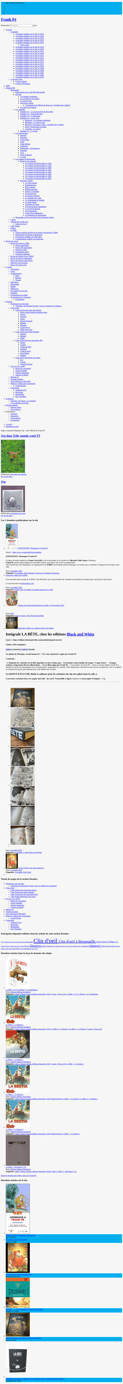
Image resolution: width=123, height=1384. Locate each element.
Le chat (23, 157)
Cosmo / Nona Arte (58, 994)
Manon (103, 946)
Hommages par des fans (20, 304)
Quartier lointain (17, 379)
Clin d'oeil (46, 940)
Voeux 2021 (24, 45)
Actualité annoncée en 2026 (42, 590)
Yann (33, 949)
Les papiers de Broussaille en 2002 (38, 179)
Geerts (22, 343)
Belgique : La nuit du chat (35, 122)
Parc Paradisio (20, 397)
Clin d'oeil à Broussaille (77, 941)
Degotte (27, 946)
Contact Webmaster (22, 84)
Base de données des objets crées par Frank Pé (18, 1176)
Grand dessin (16, 418)
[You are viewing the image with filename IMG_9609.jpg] (23, 805)
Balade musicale (31, 189)
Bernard (23, 135)
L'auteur (9, 267)
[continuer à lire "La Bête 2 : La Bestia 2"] (18, 1023)
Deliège (23, 356)
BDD (8, 86)
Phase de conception (23, 368)
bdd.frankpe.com (27, 583)
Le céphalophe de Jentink (34, 200)
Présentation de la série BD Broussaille (30, 92)
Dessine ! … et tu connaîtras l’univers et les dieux (24, 1309)
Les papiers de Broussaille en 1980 (38, 168)
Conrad (21, 946)
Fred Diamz (24, 353)
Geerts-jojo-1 (25, 327)
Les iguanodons (31, 211)
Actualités (14, 32)
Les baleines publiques (28, 97)
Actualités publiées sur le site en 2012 (29, 62)
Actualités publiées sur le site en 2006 (29, 75)
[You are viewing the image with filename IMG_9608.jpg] (23, 785)
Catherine (24, 146)
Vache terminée (21, 371)
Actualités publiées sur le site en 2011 (29, 64)
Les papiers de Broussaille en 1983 (38, 172)
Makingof (95, 945)
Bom (17, 276)
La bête (26, 852)
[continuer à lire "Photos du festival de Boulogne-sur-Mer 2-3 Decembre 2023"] (12, 605)
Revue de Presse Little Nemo (22, 261)
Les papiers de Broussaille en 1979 (38, 166)
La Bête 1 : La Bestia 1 (14, 1060)
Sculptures (10, 399)
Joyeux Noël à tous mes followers (31, 868)
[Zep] (13, 511)
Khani (49, 1171)
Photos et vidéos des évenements (23, 384)
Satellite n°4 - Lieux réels (29, 118)
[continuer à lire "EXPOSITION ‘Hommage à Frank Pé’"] (12, 548)
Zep (21, 360)
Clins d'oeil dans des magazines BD (29, 340)
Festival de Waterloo (43, 573)
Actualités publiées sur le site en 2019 (29, 47)
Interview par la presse (19, 263)
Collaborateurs (16, 274)
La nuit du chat (26, 101)
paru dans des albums (18, 474)
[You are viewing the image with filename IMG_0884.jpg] (23, 726)
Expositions (19, 299)
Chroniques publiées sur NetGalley (28, 237)
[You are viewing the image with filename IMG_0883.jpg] (23, 706)
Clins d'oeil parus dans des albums (28, 310)
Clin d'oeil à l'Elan (105, 941)
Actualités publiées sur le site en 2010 (29, 66)
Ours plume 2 (16, 409)
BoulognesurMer (37, 616)
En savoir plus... (7, 476)
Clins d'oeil (15, 308)
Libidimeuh (85, 946)
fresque (23, 616)
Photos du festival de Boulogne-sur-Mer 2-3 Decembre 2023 (41, 605)
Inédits (13, 286)
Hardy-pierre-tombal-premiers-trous (33, 312)
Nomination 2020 (22, 252)
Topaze (18, 280)
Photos (17, 616)
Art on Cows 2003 (18, 366)
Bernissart (19, 392)
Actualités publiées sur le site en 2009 (29, 68)
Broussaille (15, 90)
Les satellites (20, 109)
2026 (26, 573)
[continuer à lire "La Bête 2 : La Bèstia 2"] (18, 1092)
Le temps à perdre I (32, 196)
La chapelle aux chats (33, 198)
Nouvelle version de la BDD (17, 575)
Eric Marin (56, 946)
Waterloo (31, 573)
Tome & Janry (25, 351)
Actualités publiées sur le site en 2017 (29, 51)
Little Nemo (15, 226)
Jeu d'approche (30, 194)
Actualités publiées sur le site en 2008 (29, 71)
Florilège (14, 293)
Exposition (19, 573)
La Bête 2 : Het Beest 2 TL (16, 1167)
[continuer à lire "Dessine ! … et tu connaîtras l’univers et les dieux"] (18, 1307)
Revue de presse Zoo (19, 265)
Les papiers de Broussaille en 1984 (38, 174)
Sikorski (23, 317)
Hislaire (23, 323)
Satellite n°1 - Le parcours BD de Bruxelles (36, 112)
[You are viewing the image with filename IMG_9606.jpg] (23, 746)
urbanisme (27, 949)
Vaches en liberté (21, 375)
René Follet (110, 946)
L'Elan (13, 220)
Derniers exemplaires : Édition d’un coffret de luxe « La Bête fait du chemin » (35, 1379)
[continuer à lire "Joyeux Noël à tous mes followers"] (12, 868)
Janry (79, 946)
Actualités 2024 (16, 870)
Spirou (13, 228)
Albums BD (10, 88)
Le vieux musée (31, 183)
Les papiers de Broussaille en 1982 (38, 170)
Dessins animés (11, 405)
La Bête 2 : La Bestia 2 (14, 1025)
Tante (22, 142)
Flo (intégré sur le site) (19, 291)
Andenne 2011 (21, 390)
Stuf (10, 949)
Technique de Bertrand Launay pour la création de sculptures (38, 306)
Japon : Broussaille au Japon (35, 127)
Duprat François (26, 321)
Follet (22, 338)
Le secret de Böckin (32, 209)
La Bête (14, 230)
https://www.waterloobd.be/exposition (26, 552)
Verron (22, 315)
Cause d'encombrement (34, 213)
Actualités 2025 (16, 850)
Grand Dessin (20, 386)
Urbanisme (15, 388)
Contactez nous (16, 79)
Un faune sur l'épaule (28, 107)
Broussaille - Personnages (30, 148)
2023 (12, 614)
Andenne (8, 942)
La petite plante (31, 202)
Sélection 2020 (21, 250)
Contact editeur (21, 81)
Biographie (15, 284)
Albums (18, 94)
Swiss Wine (16, 949)
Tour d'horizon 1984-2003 (21, 381)
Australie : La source (33, 129)
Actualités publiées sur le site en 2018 (29, 53)
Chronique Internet (22, 254)
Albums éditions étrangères (20, 992)
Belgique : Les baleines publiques (37, 120)
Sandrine (23, 151)
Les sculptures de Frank (20, 403)
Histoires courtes (26, 181)
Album (22, 994)
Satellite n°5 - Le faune (29, 131)
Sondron (23, 349)
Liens (13, 271)
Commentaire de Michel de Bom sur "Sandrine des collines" (48, 105)
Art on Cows (15, 942)
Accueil (9, 30)
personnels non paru (17, 513)
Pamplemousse (30, 185)
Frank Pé (24, 649)
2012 (3, 942)
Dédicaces (14, 289)
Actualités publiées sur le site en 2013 (29, 58)
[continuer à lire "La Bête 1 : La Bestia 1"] (18, 1057)
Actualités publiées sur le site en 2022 (29, 38)
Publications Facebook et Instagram (28, 235)
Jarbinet (23, 334)
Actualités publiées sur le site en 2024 (29, 36)
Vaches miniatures (22, 373)
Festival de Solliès (66, 946)
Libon (22, 319)
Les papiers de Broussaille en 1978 (38, 163)
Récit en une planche (28, 161)
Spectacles (14, 416)
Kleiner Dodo (16, 407)
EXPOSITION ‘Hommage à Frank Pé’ (33, 548)
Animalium (15, 269)
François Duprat (26, 364)
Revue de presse (12, 241)
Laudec (23, 345)
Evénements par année (19, 295)
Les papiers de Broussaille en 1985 (38, 176)
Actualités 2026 (16, 571)
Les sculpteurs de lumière (29, 99)
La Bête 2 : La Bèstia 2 (78, 1029)
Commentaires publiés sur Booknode (29, 239)
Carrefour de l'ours (32, 204)
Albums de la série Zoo (19, 222)
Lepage (23, 362)
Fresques (14, 414)
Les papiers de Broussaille (25, 159)
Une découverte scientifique (35, 207)
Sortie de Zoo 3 (21, 224)
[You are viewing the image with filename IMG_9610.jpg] (23, 824)
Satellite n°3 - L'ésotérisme (30, 116)
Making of (14, 377)
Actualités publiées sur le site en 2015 (29, 56)
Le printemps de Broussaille (35, 215)
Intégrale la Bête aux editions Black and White (35, 628)
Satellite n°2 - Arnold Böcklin (31, 114)
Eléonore (23, 138)
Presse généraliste (22, 245)
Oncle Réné (24, 140)
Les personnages (21, 133)
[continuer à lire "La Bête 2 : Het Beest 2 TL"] (18, 1165)
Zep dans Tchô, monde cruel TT (20, 435)
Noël (29, 872)
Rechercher (5, 25)
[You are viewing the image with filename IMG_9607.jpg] (23, 765)
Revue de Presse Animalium (21, 258)
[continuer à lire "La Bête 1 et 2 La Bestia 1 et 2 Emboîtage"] (18, 988)
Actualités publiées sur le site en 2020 (29, 49)
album (17, 994)
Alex (22, 153)
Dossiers (9, 302)
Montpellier (19, 394)
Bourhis (23, 942)
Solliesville (5, 949)
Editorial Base (56, 1099)
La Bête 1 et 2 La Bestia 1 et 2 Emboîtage (21, 990)
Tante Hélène (25, 144)
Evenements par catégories (21, 297)
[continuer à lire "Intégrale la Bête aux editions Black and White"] (12, 628)
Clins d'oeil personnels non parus (27, 358)
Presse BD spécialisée (23, 248)
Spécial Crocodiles (32, 192)
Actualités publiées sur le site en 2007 (29, 73)
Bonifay (18, 278)
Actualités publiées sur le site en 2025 (29, 34)
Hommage (55, 573)
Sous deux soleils (26, 103)
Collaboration (14, 946)
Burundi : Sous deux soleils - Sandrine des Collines (44, 125)
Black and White (80, 634)
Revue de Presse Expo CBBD (22, 256)
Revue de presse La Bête (20, 243)
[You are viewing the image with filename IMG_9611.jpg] (23, 844)
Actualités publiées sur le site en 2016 (29, 60)
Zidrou (9, 649)
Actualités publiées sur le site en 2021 (29, 43)
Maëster (23, 336)
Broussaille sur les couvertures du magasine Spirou (34, 217)
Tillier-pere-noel (26, 330)
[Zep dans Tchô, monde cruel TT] (13, 472)
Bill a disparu (30, 187)
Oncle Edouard (26, 155)
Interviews (14, 282)
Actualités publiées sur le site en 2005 (29, 77)
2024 (25, 872)
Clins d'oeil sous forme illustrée (27, 332)
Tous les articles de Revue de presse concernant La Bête (36, 233)
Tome (22, 949)
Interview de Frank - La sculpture (23, 401)
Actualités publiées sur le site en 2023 (29, 40)
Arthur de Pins (25, 347)
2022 (49, 1064)
